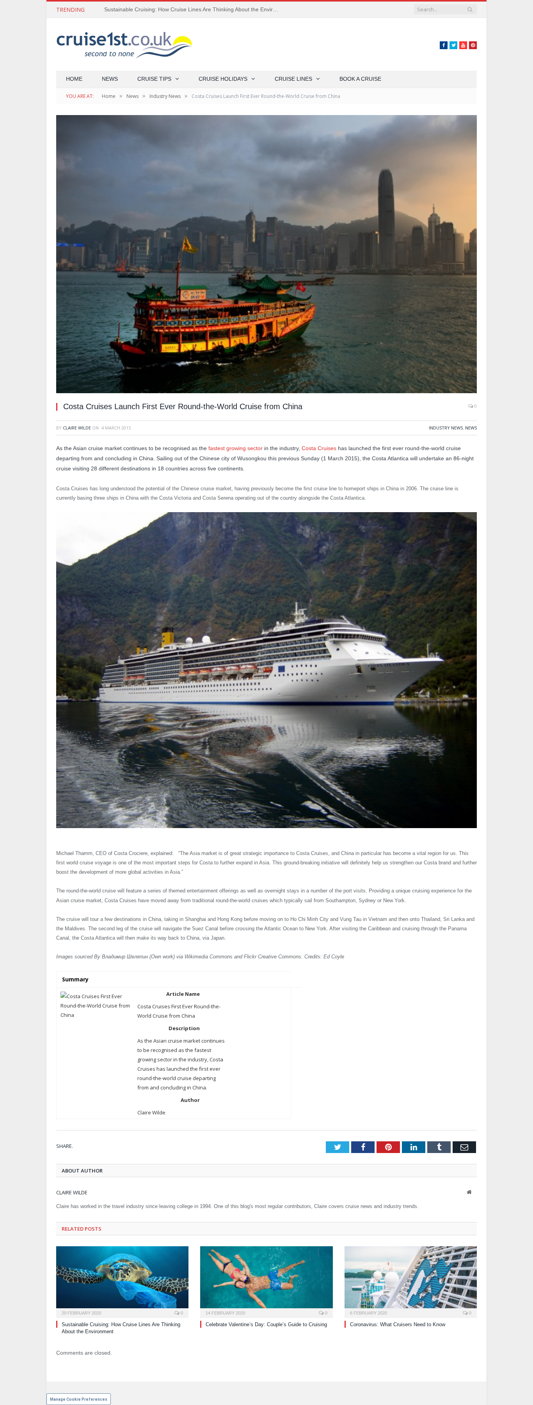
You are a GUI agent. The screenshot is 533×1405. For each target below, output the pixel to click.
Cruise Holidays (223, 79)
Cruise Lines (293, 79)
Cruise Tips (154, 79)
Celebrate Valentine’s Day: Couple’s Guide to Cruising (170, 9)
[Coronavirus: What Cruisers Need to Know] (411, 1281)
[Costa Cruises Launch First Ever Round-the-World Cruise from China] (266, 255)
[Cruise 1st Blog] (124, 44)
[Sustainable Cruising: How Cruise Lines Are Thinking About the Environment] (122, 1281)
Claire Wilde (77, 428)
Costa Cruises (319, 448)
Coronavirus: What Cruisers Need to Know (397, 1324)
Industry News (446, 428)
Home (74, 79)
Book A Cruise (360, 79)
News (110, 79)
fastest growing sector (235, 448)
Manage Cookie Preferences (78, 1399)
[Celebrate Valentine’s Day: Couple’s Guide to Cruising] (266, 1281)
